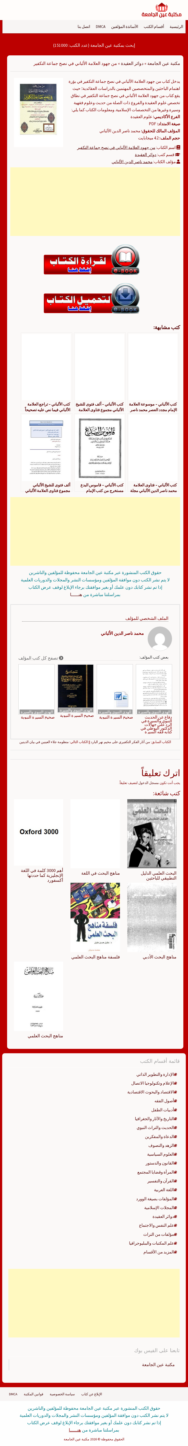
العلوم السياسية (160, 1154)
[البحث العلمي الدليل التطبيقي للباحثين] (151, 833)
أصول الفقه (164, 1100)
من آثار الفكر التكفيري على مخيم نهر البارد (120, 742)
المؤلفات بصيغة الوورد (155, 1198)
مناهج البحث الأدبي (159, 957)
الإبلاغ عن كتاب (91, 1394)
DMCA (101, 26)
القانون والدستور (160, 1163)
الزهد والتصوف (161, 1145)
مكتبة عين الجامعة (163, 63)
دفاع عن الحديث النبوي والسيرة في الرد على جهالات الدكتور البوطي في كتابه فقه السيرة (156, 724)
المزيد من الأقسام (158, 1252)
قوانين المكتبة (33, 1394)
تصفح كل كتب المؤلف (38, 658)
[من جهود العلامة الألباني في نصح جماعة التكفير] (38, 112)
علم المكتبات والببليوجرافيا (151, 1243)
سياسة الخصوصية (62, 1394)
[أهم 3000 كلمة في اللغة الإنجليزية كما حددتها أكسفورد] (38, 832)
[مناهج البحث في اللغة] (95, 833)
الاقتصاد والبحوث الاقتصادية (150, 1092)
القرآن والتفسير (160, 1181)
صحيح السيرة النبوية (116, 717)
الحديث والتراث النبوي (155, 1127)
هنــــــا (76, 594)
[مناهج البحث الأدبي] (151, 917)
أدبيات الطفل (162, 1110)
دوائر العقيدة (132, 63)
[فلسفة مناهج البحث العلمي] (95, 917)
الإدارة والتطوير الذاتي (155, 1074)
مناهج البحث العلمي (45, 1036)
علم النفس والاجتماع (156, 1225)
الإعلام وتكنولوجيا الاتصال (152, 1083)
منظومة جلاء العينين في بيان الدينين (44, 742)
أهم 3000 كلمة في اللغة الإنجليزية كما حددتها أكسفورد (42, 875)
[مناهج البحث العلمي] (38, 996)
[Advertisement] (95, 201)
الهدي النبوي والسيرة (154, 712)
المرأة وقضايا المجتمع (155, 1172)
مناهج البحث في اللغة (100, 873)
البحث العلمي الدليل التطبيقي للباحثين (158, 875)
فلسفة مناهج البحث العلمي (95, 957)
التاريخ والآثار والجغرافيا (154, 1118)
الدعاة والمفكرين (159, 1136)
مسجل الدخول (148, 783)
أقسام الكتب (154, 26)
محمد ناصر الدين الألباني (132, 161)
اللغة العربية (164, 1189)
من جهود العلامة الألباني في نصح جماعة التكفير (116, 147)
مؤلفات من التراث (158, 1234)
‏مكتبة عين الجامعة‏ (158, 1364)
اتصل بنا (84, 26)
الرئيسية (176, 26)
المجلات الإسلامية (159, 1207)
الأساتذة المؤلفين (124, 26)
